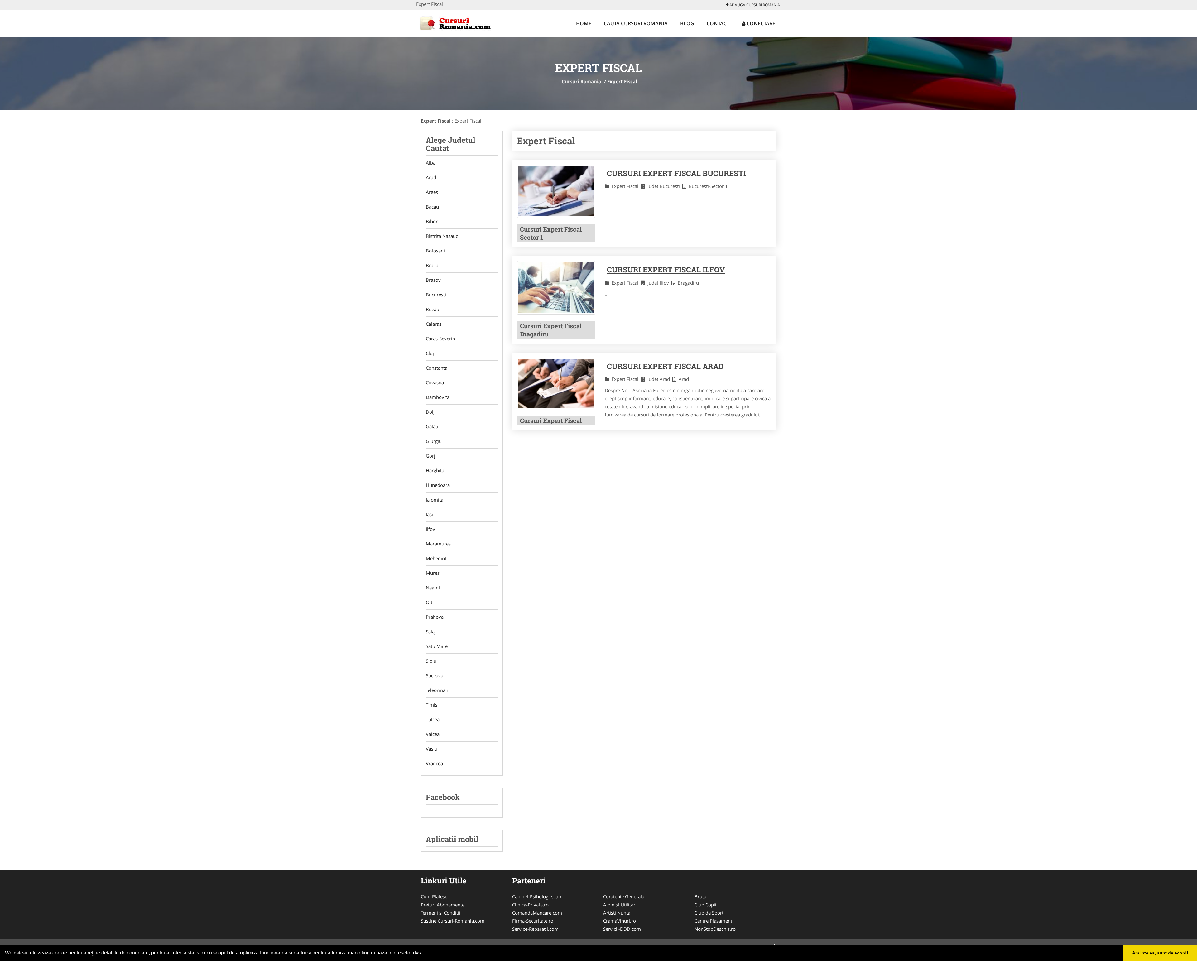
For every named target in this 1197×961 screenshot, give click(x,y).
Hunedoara (438, 485)
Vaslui (432, 749)
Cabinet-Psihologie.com (537, 896)
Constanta (436, 368)
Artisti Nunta (616, 913)
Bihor (432, 221)
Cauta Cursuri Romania (636, 23)
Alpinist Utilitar (619, 904)
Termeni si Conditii (440, 913)
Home (583, 23)
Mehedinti (437, 558)
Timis (431, 705)
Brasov (433, 280)
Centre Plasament (713, 921)
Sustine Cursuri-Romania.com (452, 921)
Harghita (435, 470)
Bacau (432, 207)
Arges (432, 192)
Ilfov (430, 529)
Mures (433, 573)
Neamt (433, 587)
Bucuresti (436, 294)
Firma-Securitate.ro (532, 921)
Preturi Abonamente (442, 904)
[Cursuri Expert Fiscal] (556, 383)
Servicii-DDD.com (622, 929)
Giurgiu (434, 441)
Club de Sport (709, 913)
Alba (430, 163)
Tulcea (433, 719)
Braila (432, 265)
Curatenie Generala (623, 896)
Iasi (429, 514)
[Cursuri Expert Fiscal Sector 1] (556, 191)
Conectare (760, 23)
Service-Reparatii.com (535, 929)
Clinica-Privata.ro (530, 904)
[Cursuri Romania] (457, 22)
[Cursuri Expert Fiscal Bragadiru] (556, 288)
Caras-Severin (440, 338)
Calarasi (434, 324)
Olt (429, 602)
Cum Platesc (434, 896)
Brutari (702, 896)
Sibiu (431, 661)
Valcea (433, 734)
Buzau (432, 309)
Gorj (430, 456)
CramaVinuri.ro (619, 921)
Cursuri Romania (581, 81)
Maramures (438, 544)
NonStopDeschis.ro (715, 929)
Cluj (430, 353)
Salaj (431, 631)
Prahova (435, 617)
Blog (687, 23)
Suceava (434, 675)
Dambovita (437, 397)
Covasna (435, 382)
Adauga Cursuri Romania (754, 4)
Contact (718, 23)
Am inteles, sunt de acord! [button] (1160, 952)
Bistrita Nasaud (442, 236)
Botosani (435, 250)
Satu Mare (437, 646)
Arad (431, 177)
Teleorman (437, 690)
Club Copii (705, 904)
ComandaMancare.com (537, 913)
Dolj (430, 412)
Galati (432, 426)
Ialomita (434, 500)
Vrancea (434, 763)
